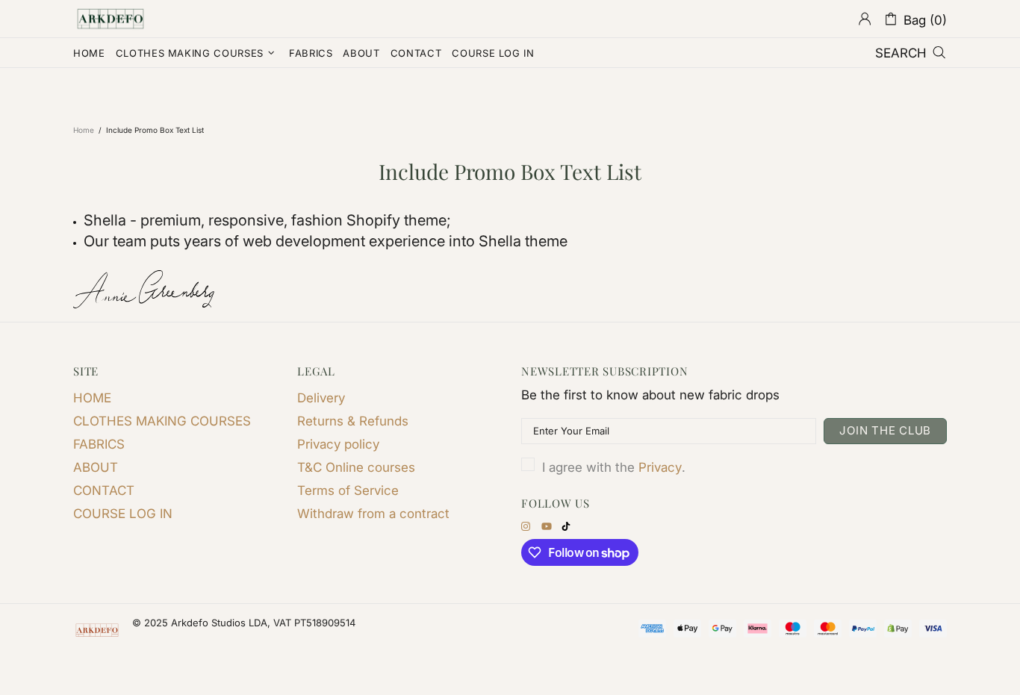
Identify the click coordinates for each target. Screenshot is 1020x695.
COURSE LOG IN (122, 513)
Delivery (321, 397)
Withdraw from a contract (373, 513)
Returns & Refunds (352, 421)
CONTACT (103, 490)
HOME (92, 397)
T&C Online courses (356, 467)
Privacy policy (338, 444)
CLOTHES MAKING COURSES (162, 421)
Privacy (660, 467)
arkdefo (110, 18)
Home (83, 129)
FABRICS (99, 444)
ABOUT (95, 467)
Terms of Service (348, 490)
